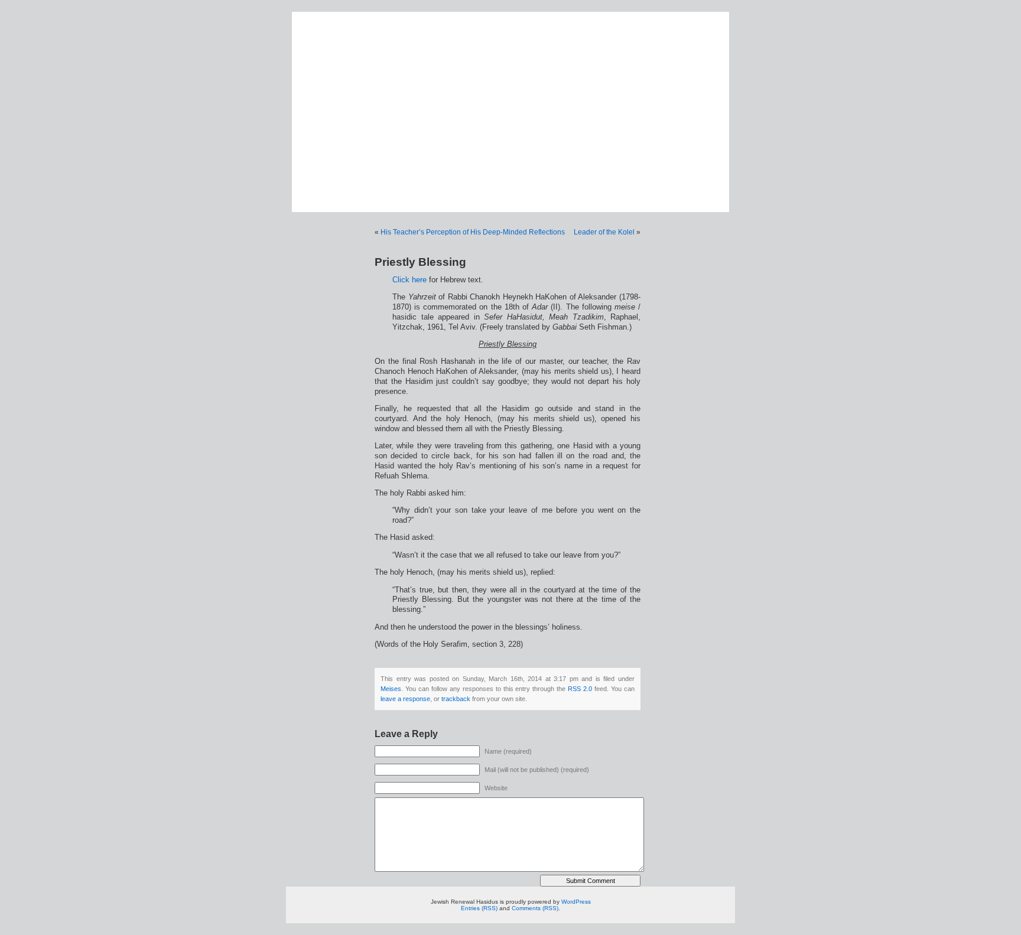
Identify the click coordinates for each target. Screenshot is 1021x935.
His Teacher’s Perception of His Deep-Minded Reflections (473, 232)
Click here (409, 280)
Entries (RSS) (479, 908)
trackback (455, 698)
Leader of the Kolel (604, 232)
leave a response (405, 698)
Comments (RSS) (535, 908)
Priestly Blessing (420, 262)
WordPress (576, 901)
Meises (391, 688)
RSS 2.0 (580, 688)
